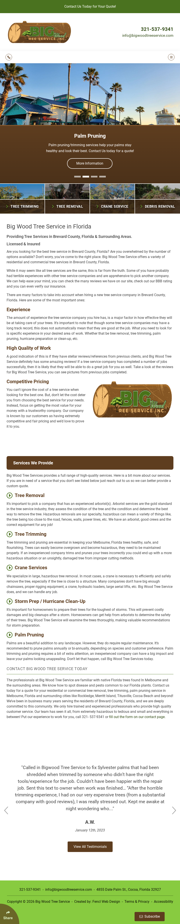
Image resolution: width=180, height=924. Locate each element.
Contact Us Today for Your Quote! (90, 6)
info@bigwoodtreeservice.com (147, 35)
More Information (90, 163)
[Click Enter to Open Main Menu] (170, 57)
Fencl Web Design (106, 901)
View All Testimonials (90, 847)
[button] (77, 176)
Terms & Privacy (136, 901)
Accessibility (163, 901)
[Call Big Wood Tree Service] (8, 57)
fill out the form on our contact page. (137, 717)
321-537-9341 (157, 29)
